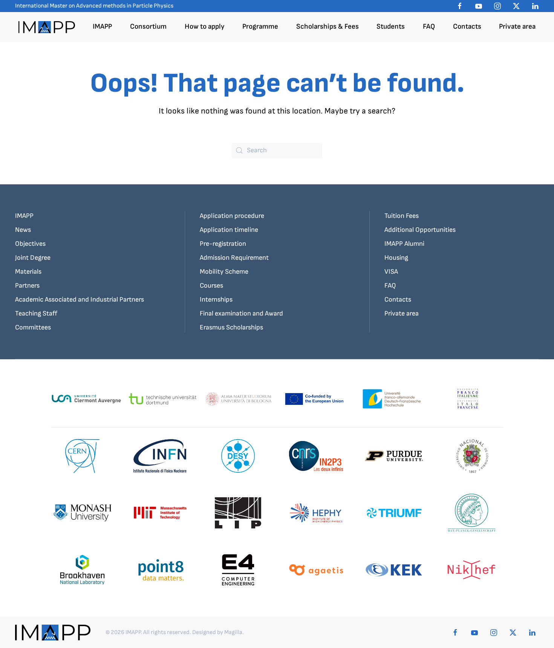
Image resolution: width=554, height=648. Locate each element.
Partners (27, 286)
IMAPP (24, 216)
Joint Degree (33, 258)
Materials (28, 272)
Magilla (233, 632)
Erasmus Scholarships (231, 327)
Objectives (30, 244)
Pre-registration (223, 244)
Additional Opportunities (420, 230)
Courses (211, 286)
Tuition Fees (401, 216)
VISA (391, 272)
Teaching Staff (36, 313)
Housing (396, 258)
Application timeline (229, 230)
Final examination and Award (241, 313)
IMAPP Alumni (404, 244)
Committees (33, 327)
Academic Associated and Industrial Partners (79, 299)
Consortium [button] (148, 26)
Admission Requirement (234, 258)
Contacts (467, 26)
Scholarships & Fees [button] (327, 26)
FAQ (429, 26)
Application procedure (232, 216)
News (23, 230)
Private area (517, 26)
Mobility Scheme (224, 272)
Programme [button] (260, 26)
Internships (216, 299)
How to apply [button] (205, 26)
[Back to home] (46, 27)
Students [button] (390, 26)
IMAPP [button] (102, 26)
